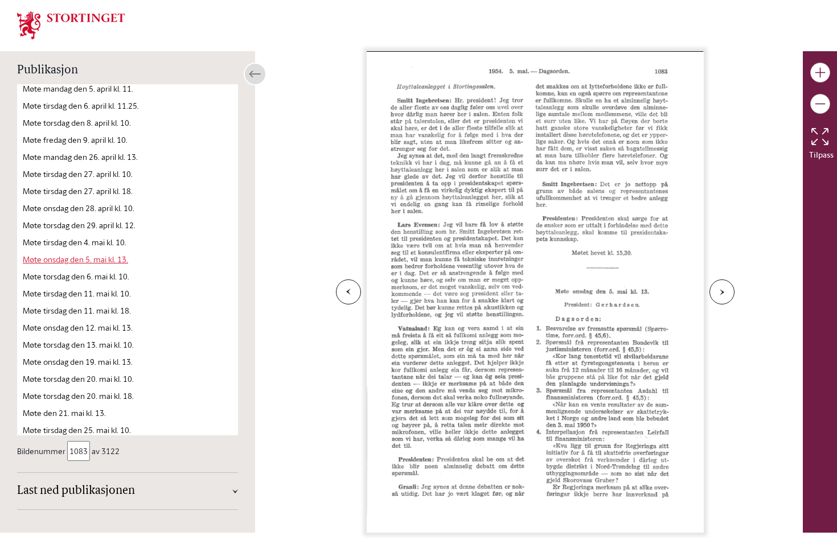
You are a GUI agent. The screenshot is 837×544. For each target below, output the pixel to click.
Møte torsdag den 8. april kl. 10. (77, 122)
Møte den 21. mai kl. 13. (64, 412)
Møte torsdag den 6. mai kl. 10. (76, 276)
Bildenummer (41, 451)
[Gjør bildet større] (820, 73)
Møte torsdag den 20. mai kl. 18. (78, 395)
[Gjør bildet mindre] (820, 104)
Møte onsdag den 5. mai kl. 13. (75, 259)
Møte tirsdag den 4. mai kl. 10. (74, 242)
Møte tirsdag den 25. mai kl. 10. (77, 430)
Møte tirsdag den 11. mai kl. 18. (77, 310)
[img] (71, 24)
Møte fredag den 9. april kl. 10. (75, 139)
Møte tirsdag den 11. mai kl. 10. (77, 293)
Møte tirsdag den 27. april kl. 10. (78, 173)
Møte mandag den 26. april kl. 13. (80, 156)
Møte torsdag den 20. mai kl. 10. (78, 378)
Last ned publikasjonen (76, 491)
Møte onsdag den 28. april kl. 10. (78, 208)
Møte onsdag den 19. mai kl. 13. (78, 361)
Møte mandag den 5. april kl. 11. (78, 88)
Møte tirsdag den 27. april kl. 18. (78, 191)
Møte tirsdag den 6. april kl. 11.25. (81, 105)
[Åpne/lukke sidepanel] (255, 74)
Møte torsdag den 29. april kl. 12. (79, 225)
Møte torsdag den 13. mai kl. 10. (78, 344)
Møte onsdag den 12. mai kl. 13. (78, 327)
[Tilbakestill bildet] (820, 136)
